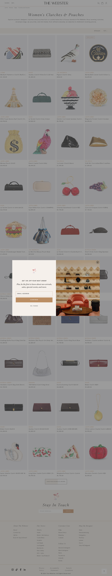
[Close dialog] (97, 262)
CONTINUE (34, 300)
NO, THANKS (34, 306)
